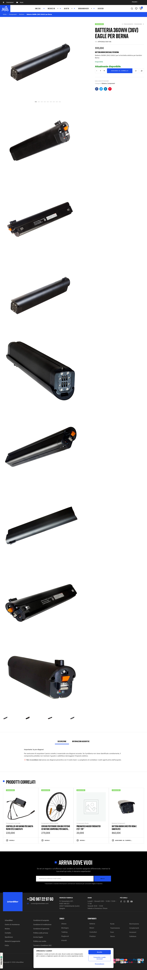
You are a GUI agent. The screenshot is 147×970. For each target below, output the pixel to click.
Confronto (141, 70)
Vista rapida (34, 840)
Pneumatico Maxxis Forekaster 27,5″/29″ (88, 827)
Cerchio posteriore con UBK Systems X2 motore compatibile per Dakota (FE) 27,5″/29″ (55, 829)
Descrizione (62, 741)
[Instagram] (125, 902)
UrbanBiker (20, 962)
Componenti (13, 14)
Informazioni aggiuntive (81, 741)
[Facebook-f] (121, 902)
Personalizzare (99, 964)
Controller (17, 823)
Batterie (21, 14)
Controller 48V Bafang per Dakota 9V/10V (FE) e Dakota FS (19, 827)
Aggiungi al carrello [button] (123, 840)
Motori (52, 823)
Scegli (12, 840)
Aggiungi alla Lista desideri (135, 70)
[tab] (62, 742)
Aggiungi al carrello (119, 71)
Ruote (56, 823)
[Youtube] (131, 902)
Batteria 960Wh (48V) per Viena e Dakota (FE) (124, 827)
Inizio (4, 14)
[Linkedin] (128, 902)
